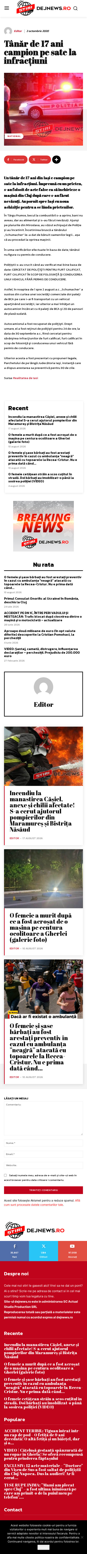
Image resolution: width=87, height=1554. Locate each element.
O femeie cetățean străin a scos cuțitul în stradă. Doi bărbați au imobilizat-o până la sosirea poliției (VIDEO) (41, 478)
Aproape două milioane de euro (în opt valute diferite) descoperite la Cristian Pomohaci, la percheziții (39, 634)
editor (18, 31)
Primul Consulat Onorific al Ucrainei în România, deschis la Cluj (41, 600)
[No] (82, 1537)
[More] (56, 160)
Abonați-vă (72, 1242)
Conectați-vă (43, 1242)
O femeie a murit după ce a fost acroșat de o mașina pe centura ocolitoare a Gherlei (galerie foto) (42, 438)
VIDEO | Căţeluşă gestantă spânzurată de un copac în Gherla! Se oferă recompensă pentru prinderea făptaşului (43, 1454)
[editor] (8, 31)
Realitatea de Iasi (25, 378)
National (14, 136)
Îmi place (14, 1242)
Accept (43, 1547)
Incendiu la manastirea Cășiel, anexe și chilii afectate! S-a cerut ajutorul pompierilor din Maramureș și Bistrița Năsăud (42, 420)
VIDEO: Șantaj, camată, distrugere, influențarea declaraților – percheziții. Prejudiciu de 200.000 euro (42, 652)
